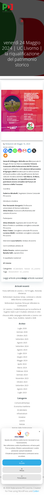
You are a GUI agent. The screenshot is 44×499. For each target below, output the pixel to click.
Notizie (27, 269)
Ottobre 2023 (22, 382)
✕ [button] (39, 431)
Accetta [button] (22, 463)
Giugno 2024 (22, 357)
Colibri (36, 491)
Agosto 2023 (22, 389)
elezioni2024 (13, 272)
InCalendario (18, 269)
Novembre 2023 (22, 378)
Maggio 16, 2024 (23, 144)
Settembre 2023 (22, 385)
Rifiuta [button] (22, 470)
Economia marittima (22, 406)
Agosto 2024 (22, 350)
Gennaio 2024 (22, 375)
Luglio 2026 (22, 328)
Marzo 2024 (22, 367)
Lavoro (22, 420)
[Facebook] (5, 151)
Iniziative (22, 417)
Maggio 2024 (22, 360)
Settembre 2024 (22, 346)
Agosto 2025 (22, 342)
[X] (34, 151)
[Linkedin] (10, 151)
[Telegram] (29, 151)
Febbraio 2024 (22, 371)
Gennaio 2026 (22, 332)
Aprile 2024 (22, 364)
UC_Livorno (35, 269)
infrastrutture (22, 413)
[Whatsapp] (15, 151)
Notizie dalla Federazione (22, 428)
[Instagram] (20, 151)
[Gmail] (24, 151)
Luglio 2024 (22, 353)
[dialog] (22, 456)
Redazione (9, 144)
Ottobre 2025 (22, 335)
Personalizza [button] (21, 478)
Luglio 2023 (22, 392)
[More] (5, 155)
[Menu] (22, 21)
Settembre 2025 (22, 339)
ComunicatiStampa (22, 403)
